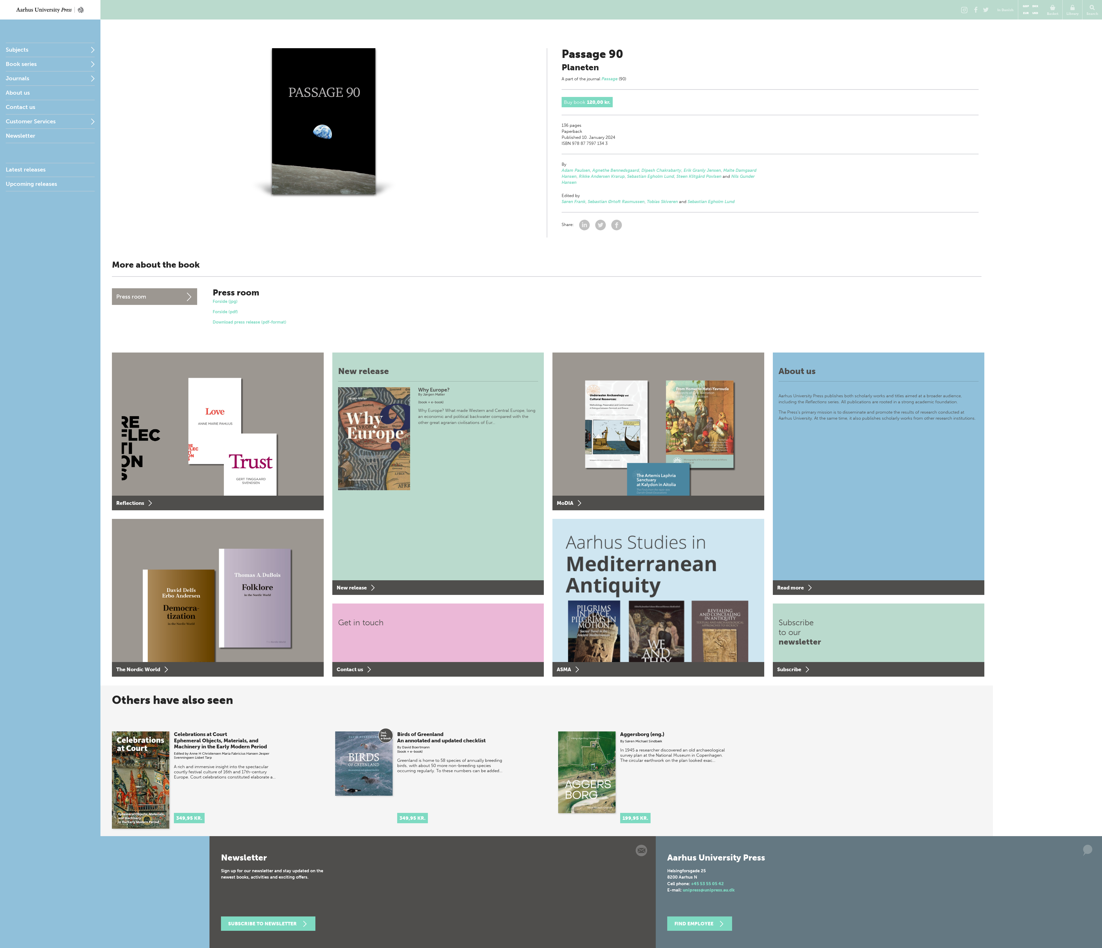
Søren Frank (573, 201)
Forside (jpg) (225, 301)
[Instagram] (964, 10)
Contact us (20, 107)
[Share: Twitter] (601, 224)
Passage (610, 78)
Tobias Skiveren (662, 201)
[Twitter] (985, 10)
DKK (1035, 6)
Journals (17, 78)
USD (1035, 13)
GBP (1026, 6)
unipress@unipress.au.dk (709, 890)
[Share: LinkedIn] (585, 224)
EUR (1026, 13)
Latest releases (26, 169)
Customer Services (31, 121)
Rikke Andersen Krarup (602, 176)
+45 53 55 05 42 (707, 883)
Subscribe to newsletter (262, 923)
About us (18, 92)
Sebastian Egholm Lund (650, 176)
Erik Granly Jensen (702, 170)
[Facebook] (975, 10)
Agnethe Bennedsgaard (615, 170)
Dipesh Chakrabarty (661, 170)
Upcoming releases (31, 183)
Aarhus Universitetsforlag (50, 10)
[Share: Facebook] (616, 224)
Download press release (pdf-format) (249, 322)
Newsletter (20, 135)
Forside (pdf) (225, 311)
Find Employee (693, 923)
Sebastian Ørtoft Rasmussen (616, 201)
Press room (131, 296)
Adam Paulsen (576, 170)
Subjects (17, 49)
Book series (21, 64)
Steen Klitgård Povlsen (698, 176)
